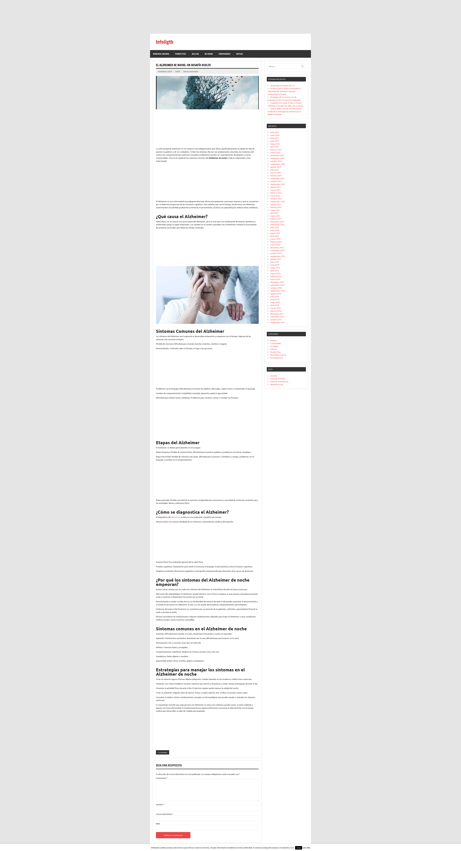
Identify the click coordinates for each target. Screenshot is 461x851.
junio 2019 (274, 265)
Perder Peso (180, 54)
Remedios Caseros (161, 54)
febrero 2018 (276, 311)
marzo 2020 (275, 239)
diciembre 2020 (277, 221)
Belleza (195, 54)
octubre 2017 (276, 319)
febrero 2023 (276, 193)
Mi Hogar (209, 54)
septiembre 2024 (277, 164)
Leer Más (306, 847)
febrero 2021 (276, 218)
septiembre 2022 (277, 201)
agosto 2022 (275, 204)
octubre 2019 (276, 253)
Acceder (273, 375)
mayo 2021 (275, 210)
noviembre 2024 (277, 158)
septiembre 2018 (277, 290)
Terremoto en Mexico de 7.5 (282, 85)
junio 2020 (274, 230)
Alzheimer (175, 517)
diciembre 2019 (277, 247)
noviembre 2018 (277, 285)
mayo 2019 (275, 267)
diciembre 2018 (277, 282)
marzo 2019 (275, 273)
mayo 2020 (275, 233)
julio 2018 (274, 296)
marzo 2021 (275, 216)
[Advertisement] (230, 17)
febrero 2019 (276, 276)
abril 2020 (274, 236)
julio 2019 (274, 262)
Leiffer (177, 71)
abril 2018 (274, 305)
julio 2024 (274, 169)
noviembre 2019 (277, 250)
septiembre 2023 (277, 184)
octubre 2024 (276, 161)
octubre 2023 (276, 181)
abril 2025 (274, 146)
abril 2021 (274, 213)
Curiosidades (224, 54)
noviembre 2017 (277, 316)
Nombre (160, 804)
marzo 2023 (275, 190)
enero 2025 (275, 152)
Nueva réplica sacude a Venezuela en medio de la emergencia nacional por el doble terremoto (285, 111)
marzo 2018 (275, 308)
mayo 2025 (275, 144)
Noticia (239, 54)
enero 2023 (275, 195)
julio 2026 (274, 132)
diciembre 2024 (277, 155)
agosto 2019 (275, 259)
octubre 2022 (276, 198)
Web (158, 823)
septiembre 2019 (277, 256)
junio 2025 (274, 141)
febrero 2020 (276, 242)
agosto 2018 (275, 293)
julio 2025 (274, 138)
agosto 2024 (275, 167)
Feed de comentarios (279, 381)
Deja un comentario (190, 71)
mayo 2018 (275, 302)
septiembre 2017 (277, 322)
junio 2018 (274, 299)
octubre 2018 (276, 288)
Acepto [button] (299, 848)
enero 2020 (275, 244)
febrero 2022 (276, 207)
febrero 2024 (276, 175)
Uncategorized (276, 357)
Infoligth (164, 41)
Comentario (161, 778)
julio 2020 (274, 227)
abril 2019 (274, 270)
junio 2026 (274, 135)
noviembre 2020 (277, 224)
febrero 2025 (276, 149)
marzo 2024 (275, 172)
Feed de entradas (277, 378)
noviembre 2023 (277, 178)
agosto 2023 (275, 187)
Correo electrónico (164, 814)
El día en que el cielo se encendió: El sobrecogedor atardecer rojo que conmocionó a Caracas (284, 91)
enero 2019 (275, 279)
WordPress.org (276, 384)
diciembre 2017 (277, 314)
